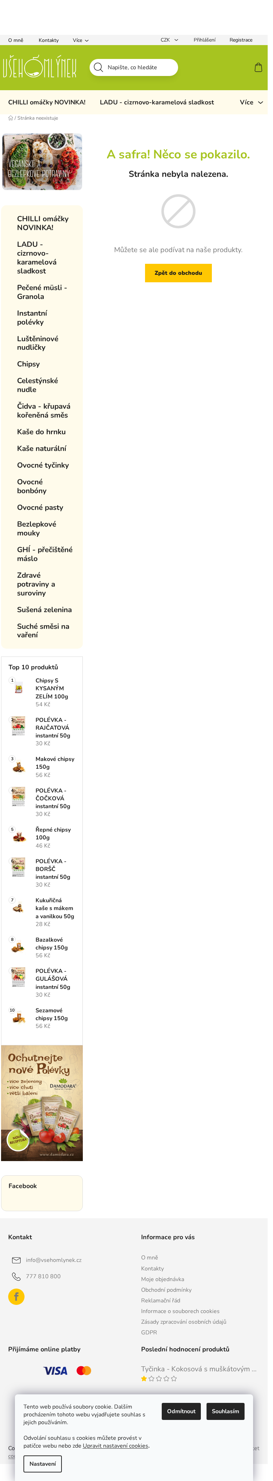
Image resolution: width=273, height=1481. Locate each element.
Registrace (241, 40)
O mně (15, 40)
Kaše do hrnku (41, 432)
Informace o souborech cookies (180, 1311)
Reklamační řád (160, 1301)
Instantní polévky (32, 317)
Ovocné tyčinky (43, 465)
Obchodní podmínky (166, 1290)
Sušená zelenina (44, 610)
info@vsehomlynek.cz (53, 1260)
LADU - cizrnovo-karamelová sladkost (37, 257)
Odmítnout (181, 1411)
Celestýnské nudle (37, 385)
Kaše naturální (41, 448)
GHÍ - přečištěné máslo (45, 554)
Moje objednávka (162, 1279)
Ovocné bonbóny (32, 486)
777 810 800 (43, 1276)
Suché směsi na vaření (43, 630)
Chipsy (28, 364)
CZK (166, 40)
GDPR (149, 1332)
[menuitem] (46, 102)
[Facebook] (16, 1297)
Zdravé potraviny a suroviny (36, 584)
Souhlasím (225, 1411)
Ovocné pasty (40, 507)
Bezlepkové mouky (36, 528)
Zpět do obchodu (178, 273)
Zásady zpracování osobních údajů (183, 1322)
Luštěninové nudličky (37, 343)
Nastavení (43, 1464)
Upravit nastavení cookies (115, 1446)
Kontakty (49, 40)
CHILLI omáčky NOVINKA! (43, 223)
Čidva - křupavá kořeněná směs (43, 410)
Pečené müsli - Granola (42, 292)
